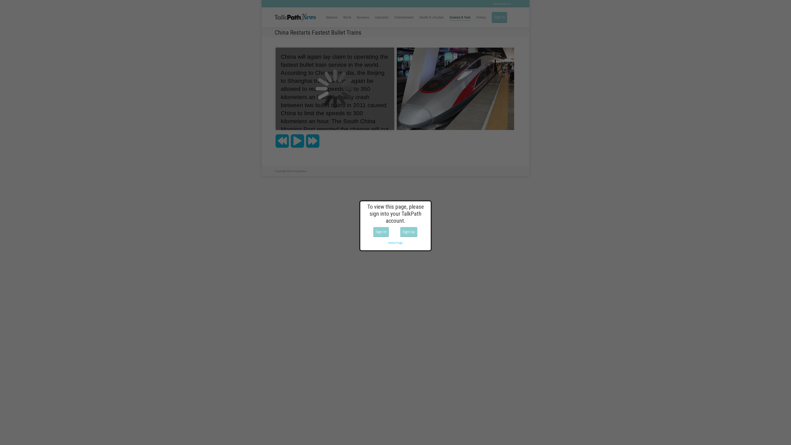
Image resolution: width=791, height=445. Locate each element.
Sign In (381, 232)
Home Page (395, 243)
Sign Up (409, 232)
